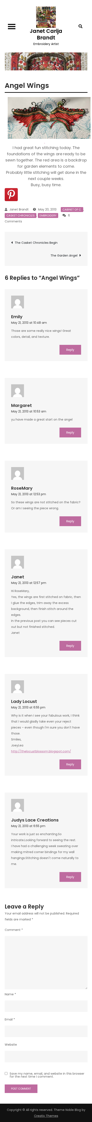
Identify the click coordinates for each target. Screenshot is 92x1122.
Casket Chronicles (20, 215)
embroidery (48, 215)
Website (11, 1044)
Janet (17, 577)
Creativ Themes (46, 1116)
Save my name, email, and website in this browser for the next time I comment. (47, 1075)
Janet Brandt (19, 209)
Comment (14, 930)
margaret (21, 405)
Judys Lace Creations (35, 820)
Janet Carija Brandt (46, 34)
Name (10, 994)
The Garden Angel (63, 255)
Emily (16, 317)
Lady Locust (24, 701)
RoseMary (22, 488)
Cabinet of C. (72, 210)
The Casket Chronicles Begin (36, 243)
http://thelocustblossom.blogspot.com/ (41, 751)
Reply (70, 350)
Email (10, 1019)
